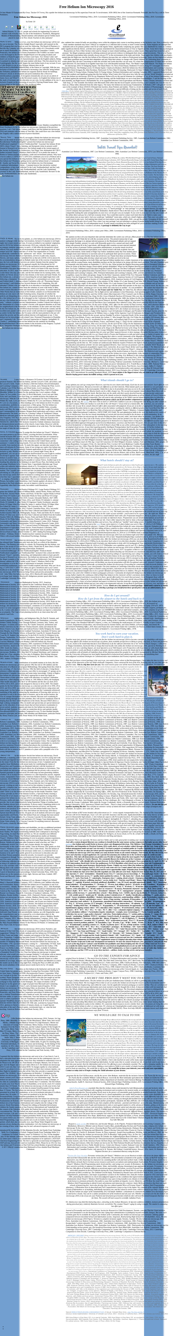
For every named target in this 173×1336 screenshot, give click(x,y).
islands (86, 402)
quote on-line (81, 1124)
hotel (98, 524)
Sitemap (8, 1327)
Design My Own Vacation (77, 1156)
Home (7, 1329)
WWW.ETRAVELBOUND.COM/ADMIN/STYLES (87, 1312)
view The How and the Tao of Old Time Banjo (142, 1312)
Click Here (65, 91)
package (69, 844)
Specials (155, 760)
